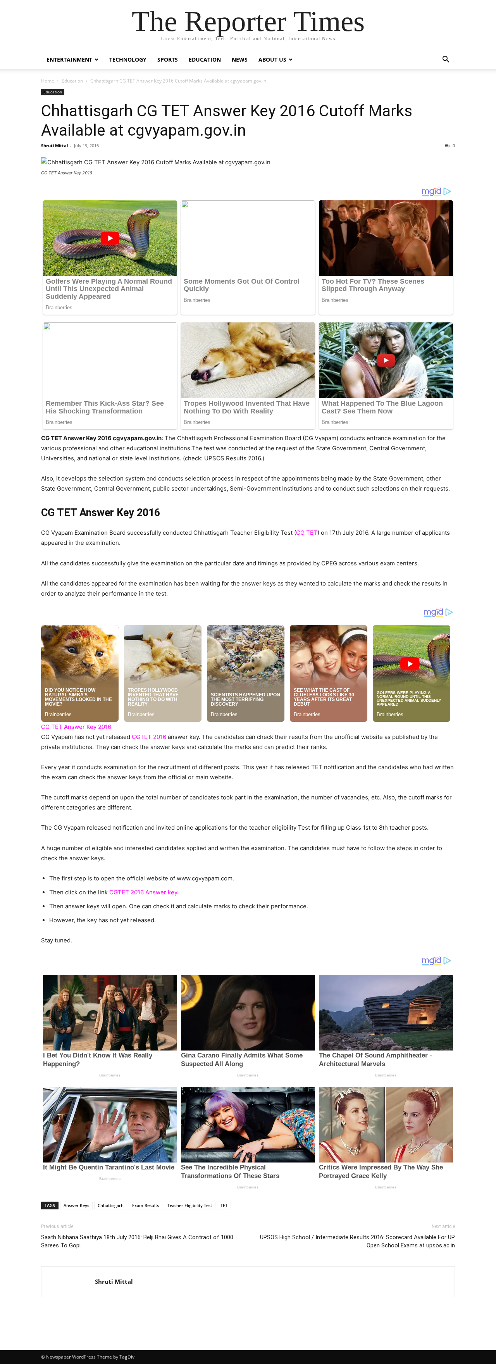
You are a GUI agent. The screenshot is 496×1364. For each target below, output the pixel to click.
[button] (445, 60)
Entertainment (69, 59)
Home (47, 81)
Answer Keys (76, 1205)
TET (223, 1205)
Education (205, 59)
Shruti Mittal (54, 145)
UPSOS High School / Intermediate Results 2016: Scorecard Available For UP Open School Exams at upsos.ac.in (357, 1241)
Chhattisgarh (111, 1205)
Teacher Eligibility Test (189, 1205)
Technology (127, 59)
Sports (167, 59)
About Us (272, 59)
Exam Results (145, 1205)
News (240, 59)
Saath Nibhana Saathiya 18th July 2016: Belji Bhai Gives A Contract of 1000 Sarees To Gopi (137, 1241)
